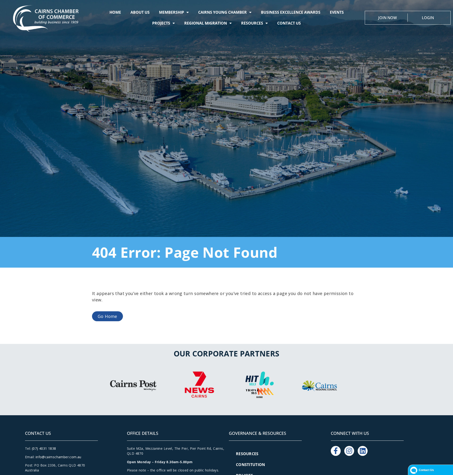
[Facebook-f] (336, 451)
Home (115, 12)
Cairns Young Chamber (222, 12)
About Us (140, 12)
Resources (252, 23)
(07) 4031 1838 (44, 448)
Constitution (250, 464)
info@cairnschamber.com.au (58, 457)
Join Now (387, 17)
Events (337, 12)
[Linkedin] (363, 451)
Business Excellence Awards (290, 12)
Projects (161, 23)
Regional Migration (205, 23)
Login (428, 17)
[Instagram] (349, 451)
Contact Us (289, 23)
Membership (171, 12)
